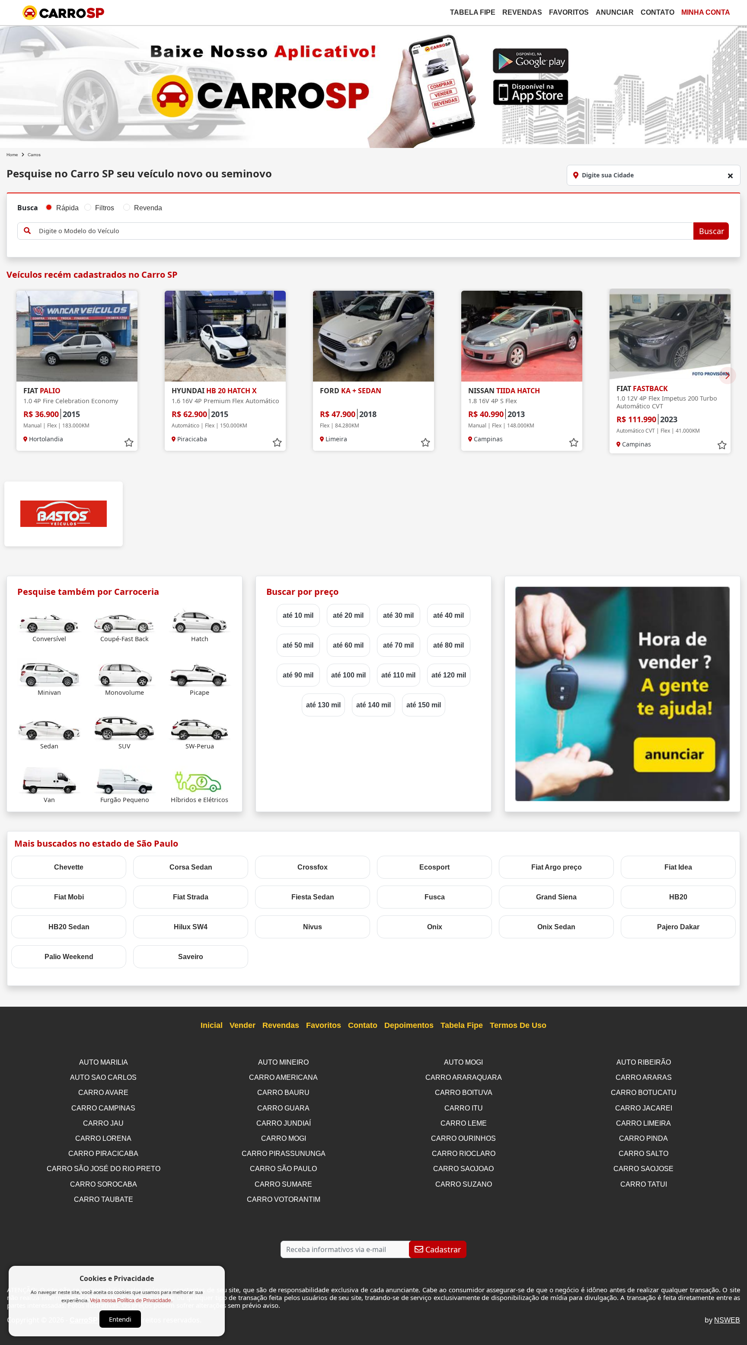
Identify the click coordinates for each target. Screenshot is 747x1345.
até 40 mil (448, 615)
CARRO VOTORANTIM (283, 1199)
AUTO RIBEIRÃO (643, 1062)
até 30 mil (398, 615)
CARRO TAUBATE (103, 1199)
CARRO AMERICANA (283, 1077)
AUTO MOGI (463, 1062)
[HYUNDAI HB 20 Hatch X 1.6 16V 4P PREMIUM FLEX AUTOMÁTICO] (225, 336)
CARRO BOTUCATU (644, 1092)
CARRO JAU (103, 1123)
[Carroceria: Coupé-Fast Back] (125, 619)
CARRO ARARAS (644, 1077)
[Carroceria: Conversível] (49, 619)
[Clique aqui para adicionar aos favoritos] (129, 442)
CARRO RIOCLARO (463, 1153)
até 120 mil (448, 675)
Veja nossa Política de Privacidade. (131, 1300)
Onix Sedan (556, 927)
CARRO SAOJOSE (643, 1168)
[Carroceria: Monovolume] (125, 673)
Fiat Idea (678, 867)
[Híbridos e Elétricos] (199, 780)
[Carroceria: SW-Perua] (199, 726)
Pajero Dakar (678, 927)
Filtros (104, 208)
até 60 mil (348, 645)
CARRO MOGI (283, 1138)
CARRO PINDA (643, 1138)
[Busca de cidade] (730, 175)
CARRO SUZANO (463, 1184)
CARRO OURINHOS (463, 1138)
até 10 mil (298, 615)
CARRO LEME (464, 1123)
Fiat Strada (190, 897)
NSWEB (727, 1320)
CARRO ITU (463, 1108)
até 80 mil (448, 645)
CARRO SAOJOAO (463, 1168)
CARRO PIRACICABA (103, 1153)
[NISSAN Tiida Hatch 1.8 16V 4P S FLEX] (521, 336)
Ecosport (434, 867)
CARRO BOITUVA (463, 1092)
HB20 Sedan (68, 927)
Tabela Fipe (472, 12)
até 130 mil (323, 705)
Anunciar (615, 12)
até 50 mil (298, 645)
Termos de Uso (518, 1025)
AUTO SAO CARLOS (103, 1077)
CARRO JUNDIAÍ (283, 1123)
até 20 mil (348, 615)
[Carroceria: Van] (49, 780)
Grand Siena (556, 897)
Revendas (522, 12)
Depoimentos (409, 1025)
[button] (727, 375)
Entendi (120, 1319)
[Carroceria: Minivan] (49, 673)
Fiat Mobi (69, 897)
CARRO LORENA (103, 1138)
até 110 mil (398, 675)
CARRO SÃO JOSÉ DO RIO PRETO (103, 1168)
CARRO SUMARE (283, 1184)
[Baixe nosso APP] (373, 85)
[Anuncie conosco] (622, 693)
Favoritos (569, 12)
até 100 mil (348, 675)
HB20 (678, 897)
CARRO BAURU (283, 1092)
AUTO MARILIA (103, 1062)
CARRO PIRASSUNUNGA (284, 1153)
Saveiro (190, 956)
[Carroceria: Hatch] (199, 619)
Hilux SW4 (191, 927)
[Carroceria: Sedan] (49, 726)
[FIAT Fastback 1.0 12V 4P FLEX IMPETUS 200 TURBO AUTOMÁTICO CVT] (670, 334)
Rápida (67, 208)
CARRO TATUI (643, 1184)
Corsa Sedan (190, 867)
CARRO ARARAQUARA (463, 1077)
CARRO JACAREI (643, 1108)
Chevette (68, 867)
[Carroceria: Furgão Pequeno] (125, 780)
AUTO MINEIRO (283, 1062)
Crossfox (312, 867)
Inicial (212, 1025)
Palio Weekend (69, 956)
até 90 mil (298, 675)
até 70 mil (398, 645)
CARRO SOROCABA (103, 1184)
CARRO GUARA (283, 1108)
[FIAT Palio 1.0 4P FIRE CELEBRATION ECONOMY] (76, 336)
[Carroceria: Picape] (199, 673)
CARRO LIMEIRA (643, 1123)
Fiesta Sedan (312, 897)
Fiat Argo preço (556, 867)
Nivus (312, 927)
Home (12, 154)
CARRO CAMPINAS (103, 1108)
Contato (657, 12)
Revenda (148, 208)
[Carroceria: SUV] (125, 726)
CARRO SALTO (643, 1153)
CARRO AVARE (103, 1092)
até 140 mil (373, 705)
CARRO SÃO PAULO (283, 1168)
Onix (434, 927)
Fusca (435, 897)
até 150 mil (423, 705)
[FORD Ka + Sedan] (373, 336)
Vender (242, 1025)
